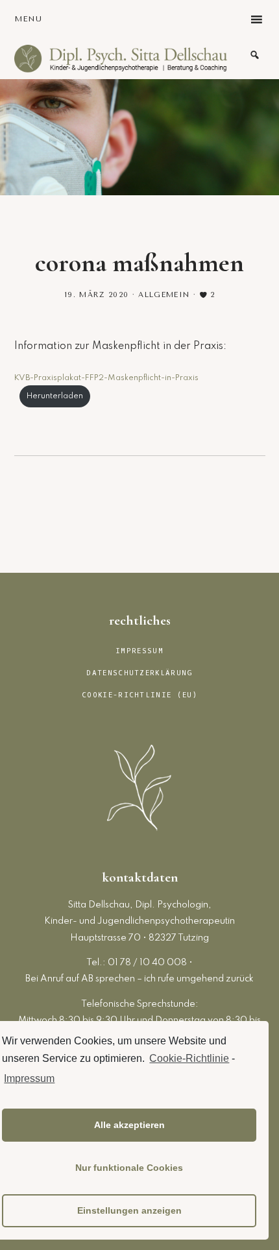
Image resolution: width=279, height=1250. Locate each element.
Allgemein (163, 295)
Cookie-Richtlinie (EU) (139, 695)
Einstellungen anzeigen (129, 1210)
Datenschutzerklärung (139, 673)
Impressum (29, 1078)
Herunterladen (55, 396)
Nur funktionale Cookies (129, 1167)
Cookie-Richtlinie (189, 1058)
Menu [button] (28, 18)
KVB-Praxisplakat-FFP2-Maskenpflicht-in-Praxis (106, 378)
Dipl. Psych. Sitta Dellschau (121, 58)
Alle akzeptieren (129, 1125)
